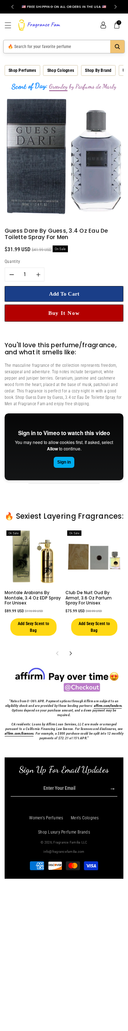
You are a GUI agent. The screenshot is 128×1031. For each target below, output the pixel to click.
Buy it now (64, 313)
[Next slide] (115, 7)
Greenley (58, 86)
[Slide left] (57, 653)
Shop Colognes (60, 70)
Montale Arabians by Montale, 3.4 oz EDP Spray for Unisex (33, 597)
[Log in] (103, 25)
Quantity (12, 261)
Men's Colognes (85, 817)
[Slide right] (70, 653)
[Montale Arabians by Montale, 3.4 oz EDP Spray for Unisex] (33, 557)
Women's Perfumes (46, 817)
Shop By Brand (98, 70)
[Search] (117, 46)
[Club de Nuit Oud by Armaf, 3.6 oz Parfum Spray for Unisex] (94, 557)
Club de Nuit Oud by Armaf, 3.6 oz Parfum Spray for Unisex (88, 597)
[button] (11, 25)
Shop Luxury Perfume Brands (64, 832)
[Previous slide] (12, 7)
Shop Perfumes (22, 70)
